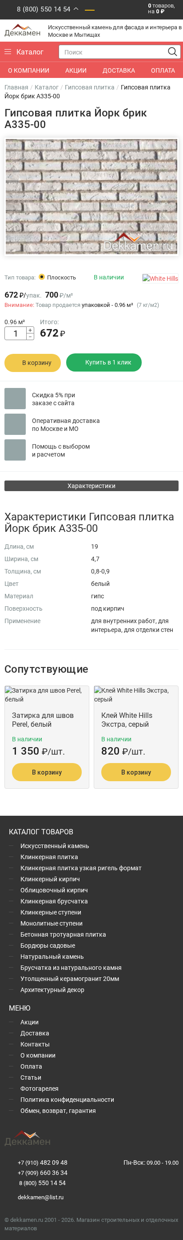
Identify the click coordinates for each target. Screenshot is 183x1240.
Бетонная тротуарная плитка (63, 934)
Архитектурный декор (52, 989)
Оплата (31, 1066)
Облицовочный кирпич (54, 890)
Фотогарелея (39, 1088)
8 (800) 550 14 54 (44, 8)
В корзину (37, 362)
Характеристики (91, 485)
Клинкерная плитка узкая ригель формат (81, 868)
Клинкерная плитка (49, 856)
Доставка (34, 1033)
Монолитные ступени (51, 923)
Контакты (35, 1044)
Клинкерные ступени (50, 912)
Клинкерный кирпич (50, 879)
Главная (16, 87)
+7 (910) (43, 1162)
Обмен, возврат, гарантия (58, 1110)
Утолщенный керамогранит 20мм (69, 978)
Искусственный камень (54, 845)
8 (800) (42, 1183)
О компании (38, 1055)
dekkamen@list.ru (41, 1197)
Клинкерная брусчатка (54, 901)
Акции (29, 1022)
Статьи (30, 1077)
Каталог (47, 87)
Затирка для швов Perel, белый (43, 719)
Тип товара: (20, 277)
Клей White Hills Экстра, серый (126, 719)
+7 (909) (43, 1173)
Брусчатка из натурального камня (71, 967)
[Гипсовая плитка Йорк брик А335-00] (91, 197)
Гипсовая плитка (90, 87)
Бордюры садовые (47, 945)
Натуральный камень (52, 956)
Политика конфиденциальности (67, 1099)
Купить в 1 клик (108, 362)
